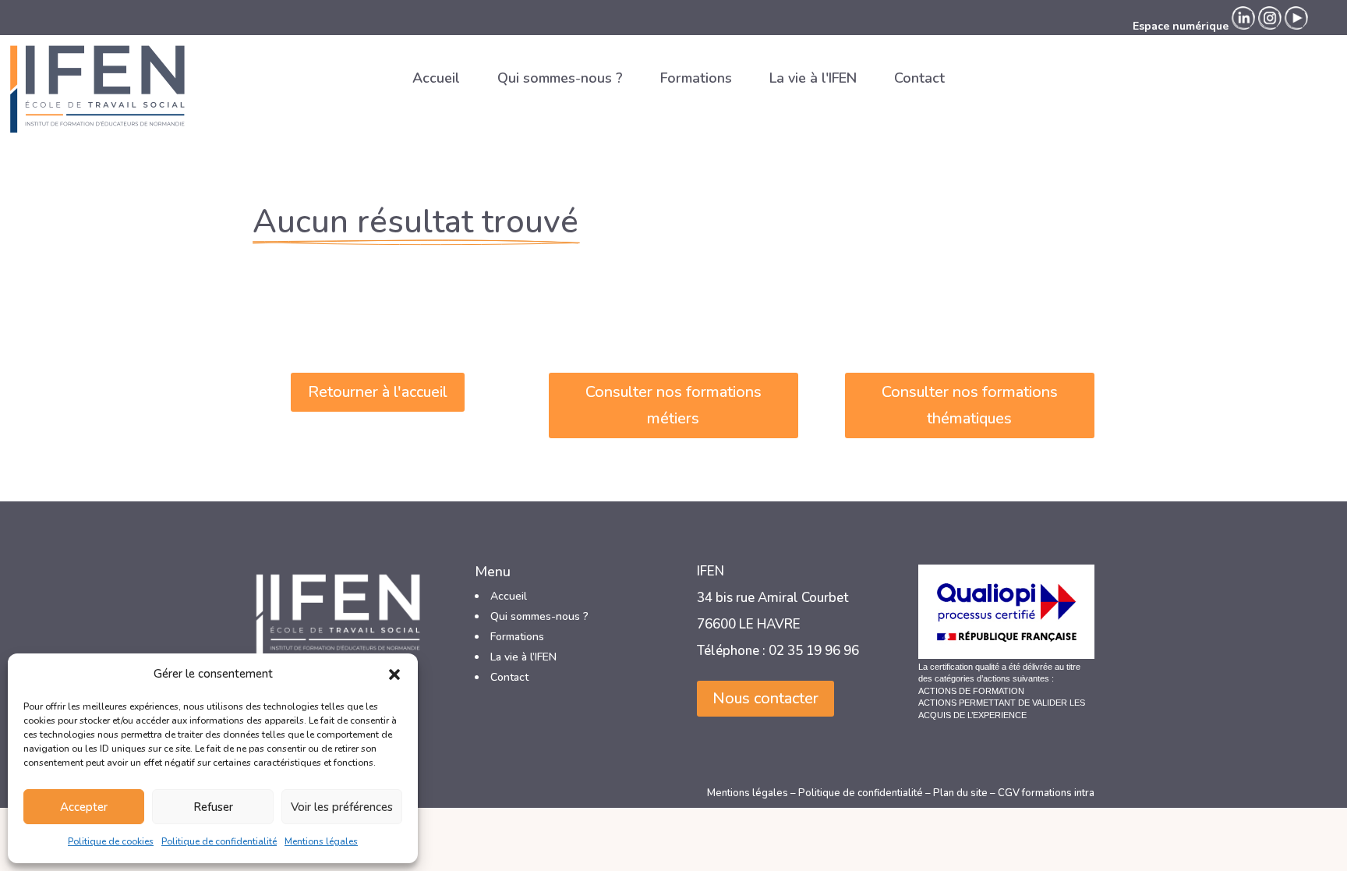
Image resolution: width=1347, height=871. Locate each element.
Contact (919, 78)
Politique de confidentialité (219, 841)
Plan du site (960, 793)
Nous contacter (765, 698)
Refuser (213, 807)
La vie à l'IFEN (813, 78)
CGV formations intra (1046, 793)
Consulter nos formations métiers (673, 405)
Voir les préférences (342, 807)
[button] (394, 674)
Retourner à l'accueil (377, 391)
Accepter (84, 807)
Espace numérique (1181, 26)
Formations (696, 78)
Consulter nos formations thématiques (970, 405)
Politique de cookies (111, 841)
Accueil (436, 78)
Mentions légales (321, 841)
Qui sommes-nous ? (560, 78)
